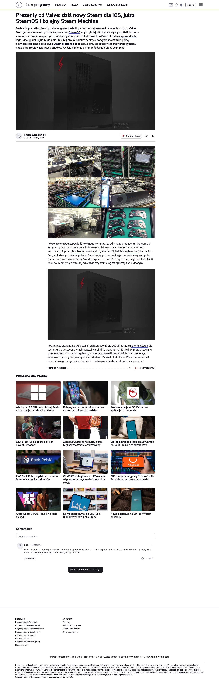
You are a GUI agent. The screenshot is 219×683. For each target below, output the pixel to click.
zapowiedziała (128, 36)
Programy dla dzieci (23, 638)
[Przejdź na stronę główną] (19, 7)
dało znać (133, 251)
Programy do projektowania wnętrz (29, 629)
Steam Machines (64, 43)
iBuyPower (77, 251)
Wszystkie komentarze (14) (84, 569)
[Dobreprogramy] (39, 4)
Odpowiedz (30, 558)
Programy (61, 5)
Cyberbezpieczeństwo (71, 629)
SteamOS (74, 32)
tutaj (71, 677)
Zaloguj (190, 5)
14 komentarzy (132, 136)
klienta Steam (139, 345)
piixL (97, 251)
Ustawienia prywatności (156, 656)
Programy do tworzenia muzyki (28, 625)
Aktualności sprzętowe (72, 625)
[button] (179, 5)
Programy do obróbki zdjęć (26, 622)
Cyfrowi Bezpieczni (117, 5)
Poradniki (66, 622)
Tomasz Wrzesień (32, 134)
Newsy (75, 5)
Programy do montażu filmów (27, 632)
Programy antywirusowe (25, 635)
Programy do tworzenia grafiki (27, 642)
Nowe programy (21, 645)
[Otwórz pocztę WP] (170, 5)
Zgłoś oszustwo (92, 5)
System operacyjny (70, 632)
